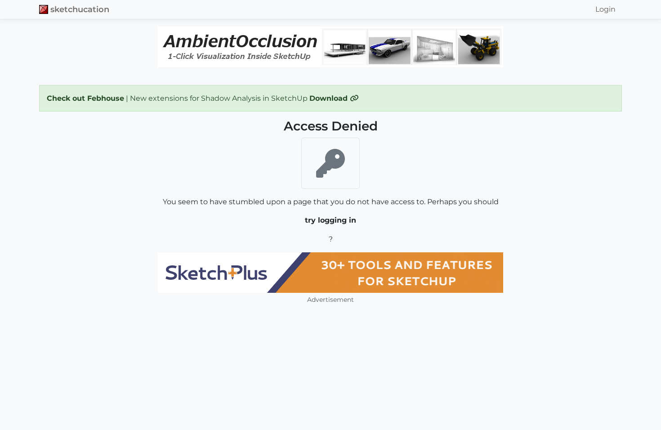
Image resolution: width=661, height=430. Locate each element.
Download (329, 98)
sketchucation (79, 9)
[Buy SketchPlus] (330, 272)
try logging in (330, 220)
